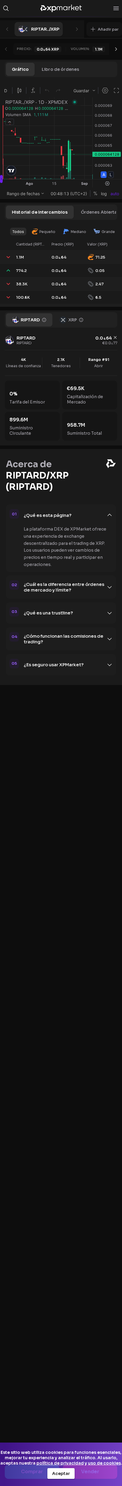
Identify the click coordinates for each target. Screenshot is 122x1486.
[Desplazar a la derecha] (116, 49)
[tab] (20, 69)
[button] (104, 29)
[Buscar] (6, 8)
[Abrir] (116, 8)
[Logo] (61, 8)
